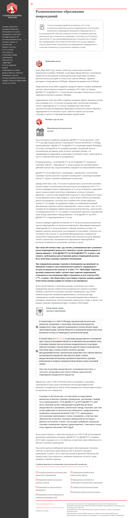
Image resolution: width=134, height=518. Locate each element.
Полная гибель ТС (9, 42)
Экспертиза (7, 45)
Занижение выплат (10, 29)
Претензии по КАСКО (11, 32)
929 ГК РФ (61, 338)
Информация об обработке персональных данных (50, 507)
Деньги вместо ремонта (12, 73)
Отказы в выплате (10, 27)
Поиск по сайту (9, 83)
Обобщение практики (11, 34)
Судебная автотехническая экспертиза (85, 487)
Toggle (31, 4)
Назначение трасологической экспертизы (86, 492)
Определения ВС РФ (10, 37)
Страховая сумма (9, 55)
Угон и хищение (9, 65)
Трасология (7, 60)
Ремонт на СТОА (9, 47)
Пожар (5, 68)
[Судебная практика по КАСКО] (12, 18)
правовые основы (10, 75)
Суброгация (7, 57)
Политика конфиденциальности (45, 504)
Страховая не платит (11, 70)
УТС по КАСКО (7, 50)
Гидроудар (6, 63)
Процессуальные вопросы (13, 78)
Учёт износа (7, 52)
